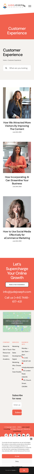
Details (14, 470)
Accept (17, 456)
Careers (5, 356)
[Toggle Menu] (30, 6)
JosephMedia (17, 431)
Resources (6, 353)
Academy (6, 359)
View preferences (17, 466)
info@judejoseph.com (17, 292)
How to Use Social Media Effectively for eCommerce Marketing (17, 235)
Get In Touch (7, 350)
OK (24, 470)
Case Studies (16, 372)
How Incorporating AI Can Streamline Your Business (17, 180)
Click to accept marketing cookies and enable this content (17, 322)
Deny (17, 461)
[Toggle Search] (24, 6)
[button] (31, 439)
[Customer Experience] (17, 103)
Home (5, 60)
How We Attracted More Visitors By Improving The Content (17, 126)
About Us (6, 346)
